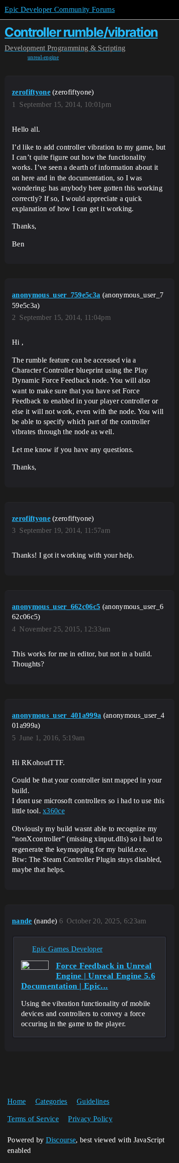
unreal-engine (43, 57)
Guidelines (93, 1101)
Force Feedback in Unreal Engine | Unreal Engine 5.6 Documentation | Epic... (88, 975)
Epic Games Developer (67, 949)
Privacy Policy (90, 1119)
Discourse (61, 1140)
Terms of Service (33, 1119)
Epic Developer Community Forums (60, 9)
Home (16, 1101)
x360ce (54, 811)
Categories (51, 1101)
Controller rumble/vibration (81, 32)
